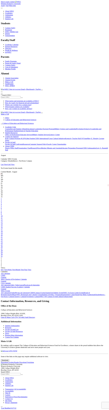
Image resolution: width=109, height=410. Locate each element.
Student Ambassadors (12, 326)
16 (2, 227)
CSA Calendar (6, 283)
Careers (7, 395)
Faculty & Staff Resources (14, 331)
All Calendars (5, 273)
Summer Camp (69, 295)
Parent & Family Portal (13, 63)
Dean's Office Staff (11, 148)
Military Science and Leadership (65, 129)
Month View (20, 270)
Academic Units (10, 127)
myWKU (8, 52)
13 (2, 222)
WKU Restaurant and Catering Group (29, 295)
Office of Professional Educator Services (18, 135)
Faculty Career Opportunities (56, 144)
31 (2, 256)
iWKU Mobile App (11, 32)
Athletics (8, 17)
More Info (12, 6)
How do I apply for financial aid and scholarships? (22, 103)
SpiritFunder (9, 84)
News (39, 148)
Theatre (77, 295)
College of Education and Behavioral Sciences (20, 120)
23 (2, 241)
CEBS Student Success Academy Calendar (15, 287)
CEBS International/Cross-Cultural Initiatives (50, 138)
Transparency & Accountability (15, 389)
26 (2, 247)
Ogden (13, 293)
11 (1, 218)
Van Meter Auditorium (87, 295)
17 (2, 229)
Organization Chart (24, 148)
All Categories (6, 285)
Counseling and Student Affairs (15, 129)
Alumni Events (10, 80)
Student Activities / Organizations (53, 295)
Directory (8, 48)
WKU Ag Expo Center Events (73, 293)
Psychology (80, 129)
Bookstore (8, 30)
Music (14, 295)
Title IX (7, 393)
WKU (7, 118)
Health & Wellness (11, 50)
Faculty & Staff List (11, 144)
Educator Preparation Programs (72, 148)
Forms (20, 144)
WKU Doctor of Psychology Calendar (14, 279)
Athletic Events (58, 293)
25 (2, 245)
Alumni (47, 293)
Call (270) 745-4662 (18, 317)
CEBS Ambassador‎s (89, 148)
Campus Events (39, 293)
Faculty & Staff (10, 142)
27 (2, 248)
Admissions (9, 15)
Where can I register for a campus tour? (18, 105)
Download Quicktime (26, 362)
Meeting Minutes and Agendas (51, 148)
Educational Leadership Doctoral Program (40, 129)
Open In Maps (6, 317)
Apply (3, 6)
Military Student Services (40, 135)
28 (2, 250)
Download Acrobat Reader (10, 362)
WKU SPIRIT (10, 86)
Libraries (9, 295)
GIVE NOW (12, 351)
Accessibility (9, 391)
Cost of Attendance (11, 67)
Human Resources (11, 46)
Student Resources (11, 133)
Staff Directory (30, 317)
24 (2, 243)
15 (2, 225)
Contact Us (9, 399)
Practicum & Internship (32, 285)
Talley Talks (15, 285)
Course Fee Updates (12, 337)
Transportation (10, 35)
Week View (12, 270)
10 (2, 216)
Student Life (9, 19)
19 (2, 233)
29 (2, 252)
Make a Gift (9, 82)
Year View (27, 270)
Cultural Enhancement (65, 296)
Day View (4, 270)
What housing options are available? (17, 107)
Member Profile (10, 69)
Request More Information (14, 335)
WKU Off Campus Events (49, 296)
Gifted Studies (30, 138)
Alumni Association (11, 78)
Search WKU (6, 95)
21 (2, 237)
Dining (7, 34)
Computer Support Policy (38, 144)
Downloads (5, 360)
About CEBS (9, 146)
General (3, 277)
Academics (9, 13)
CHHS (32, 293)
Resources (26, 144)
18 (2, 231)
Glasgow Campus (20, 296)
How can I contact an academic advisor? (18, 109)
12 (2, 220)
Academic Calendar (11, 45)
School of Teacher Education (28, 131)
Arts (51, 293)
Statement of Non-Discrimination (16, 397)
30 (2, 254)
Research (34, 148)
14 (2, 224)
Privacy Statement (11, 402)
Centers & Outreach (12, 136)
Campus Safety (10, 28)
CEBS (3, 275)
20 (2, 235)
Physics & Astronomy (22, 293)
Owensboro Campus (33, 296)
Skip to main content (8, 2)
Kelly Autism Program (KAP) (15, 138)
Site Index (8, 401)
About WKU (9, 11)
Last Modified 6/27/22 (8, 408)
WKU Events (5, 291)
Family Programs (11, 61)
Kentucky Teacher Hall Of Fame (76, 138)
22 (2, 239)
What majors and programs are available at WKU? (22, 101)
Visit (7, 6)
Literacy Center (54, 135)
